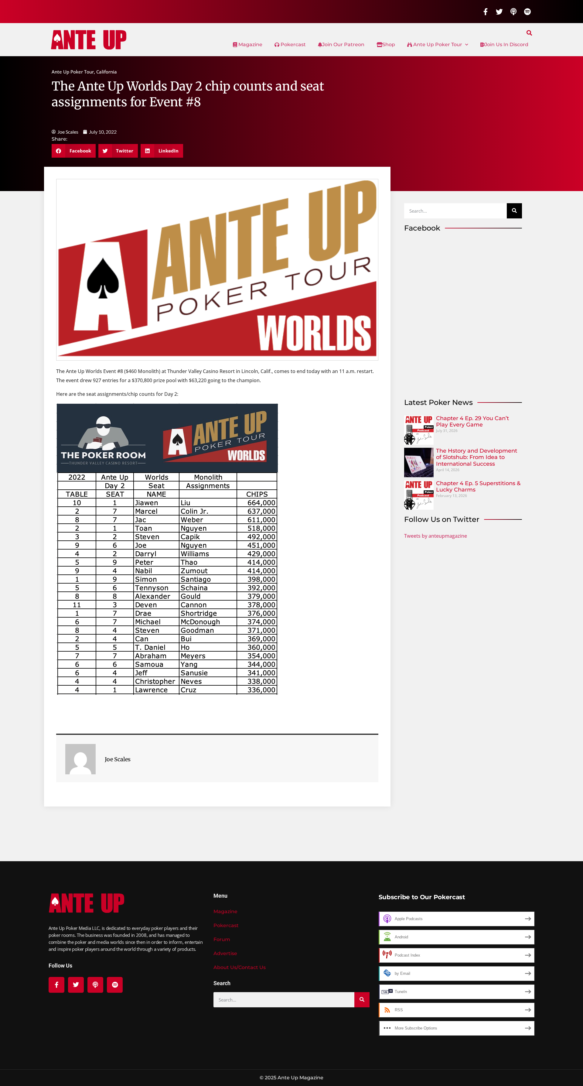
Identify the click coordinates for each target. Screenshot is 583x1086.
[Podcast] (513, 12)
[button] (529, 33)
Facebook (422, 228)
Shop (388, 44)
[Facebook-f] (486, 12)
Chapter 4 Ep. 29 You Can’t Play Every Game (472, 421)
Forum (221, 939)
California (106, 72)
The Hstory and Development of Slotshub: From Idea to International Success (476, 457)
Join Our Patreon (343, 44)
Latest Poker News (438, 402)
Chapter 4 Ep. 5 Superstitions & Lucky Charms (478, 486)
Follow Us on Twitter (441, 519)
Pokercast (292, 44)
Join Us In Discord (506, 44)
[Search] (514, 210)
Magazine (249, 44)
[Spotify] (527, 12)
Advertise (225, 953)
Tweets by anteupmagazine (435, 536)
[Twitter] (499, 12)
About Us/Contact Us (239, 967)
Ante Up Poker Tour (437, 44)
